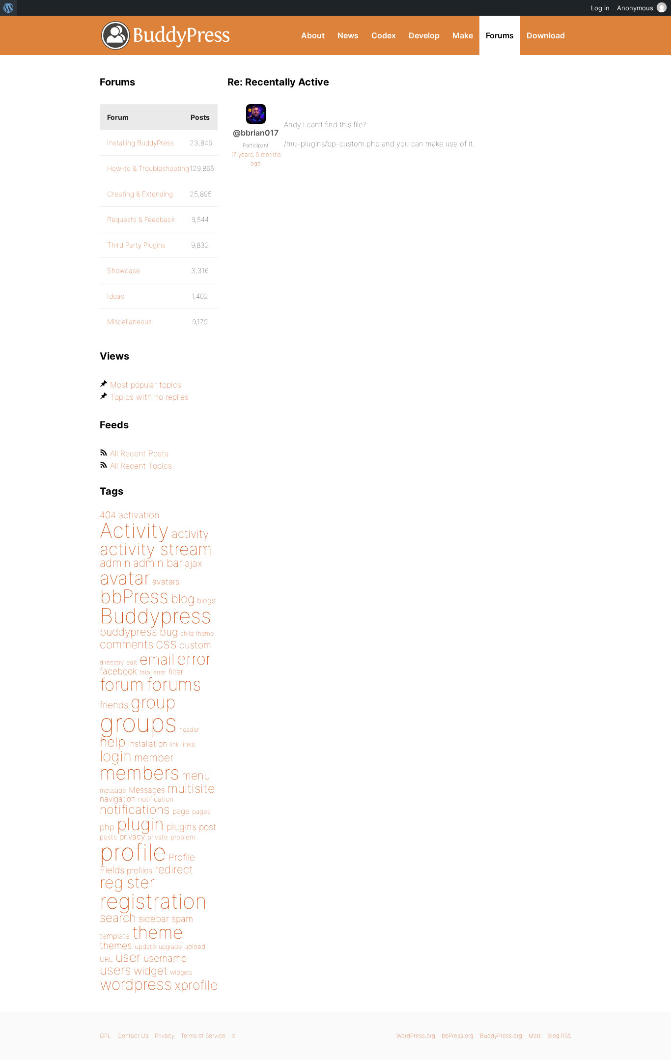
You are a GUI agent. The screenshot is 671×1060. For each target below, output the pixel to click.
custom (195, 645)
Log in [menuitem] (600, 8)
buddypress (128, 631)
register (127, 882)
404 (108, 515)
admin (115, 563)
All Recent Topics (141, 466)
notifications (135, 809)
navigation (118, 799)
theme (157, 932)
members (139, 772)
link (174, 744)
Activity (134, 530)
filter (175, 671)
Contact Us (132, 1035)
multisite (191, 788)
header (189, 729)
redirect (174, 869)
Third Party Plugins (136, 245)
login (116, 756)
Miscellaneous (129, 321)
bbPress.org (458, 1035)
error (194, 659)
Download (546, 35)
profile (133, 852)
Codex (383, 35)
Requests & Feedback (141, 219)
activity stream (156, 549)
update (145, 946)
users (115, 969)
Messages (147, 790)
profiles (139, 870)
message (113, 790)
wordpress (136, 984)
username (165, 958)
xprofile (196, 985)
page (181, 811)
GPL (105, 1035)
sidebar (154, 918)
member (153, 757)
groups (138, 723)
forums (173, 684)
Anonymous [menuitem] (635, 8)
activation (139, 515)
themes (116, 945)
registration (153, 901)
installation (147, 744)
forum (122, 684)
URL (106, 959)
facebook (118, 671)
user (128, 957)
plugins (181, 827)
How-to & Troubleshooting (148, 168)
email (157, 659)
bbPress (134, 596)
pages (201, 811)
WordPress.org (415, 1035)
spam (182, 919)
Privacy (164, 1035)
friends (114, 705)
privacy (132, 836)
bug (169, 631)
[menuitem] (8, 8)
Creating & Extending (140, 194)
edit (131, 662)
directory (112, 662)
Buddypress (155, 615)
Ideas (115, 296)
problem (182, 837)
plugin (140, 823)
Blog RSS (559, 1035)
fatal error (153, 672)
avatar (125, 578)
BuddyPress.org (166, 35)
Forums (500, 35)
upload (194, 946)
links (188, 744)
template (115, 936)
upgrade (170, 946)
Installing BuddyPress (140, 143)
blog (183, 598)
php (107, 827)
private (157, 837)
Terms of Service (203, 1035)
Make (462, 35)
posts (108, 837)
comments (126, 644)
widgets (181, 972)
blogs (206, 600)
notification (155, 799)
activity (190, 534)
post (207, 827)
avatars (165, 581)
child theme (197, 633)
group (153, 702)
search (118, 917)
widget (151, 970)
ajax (193, 563)
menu (196, 775)
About (313, 35)
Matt (535, 1035)
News (348, 35)
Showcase (123, 270)
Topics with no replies (149, 397)
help (113, 742)
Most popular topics (145, 385)
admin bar (157, 562)
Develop (424, 35)
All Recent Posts (139, 453)
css (166, 643)
